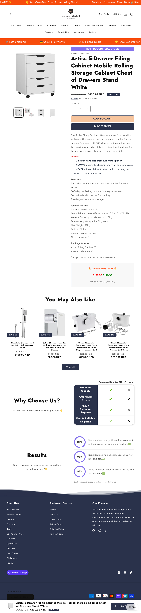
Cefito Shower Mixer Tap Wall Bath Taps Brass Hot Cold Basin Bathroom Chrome (54, 346)
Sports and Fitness (16, 534)
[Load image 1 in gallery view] (18, 112)
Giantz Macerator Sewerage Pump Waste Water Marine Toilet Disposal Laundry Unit (86, 346)
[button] (10, 14)
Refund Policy (56, 524)
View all (70, 367)
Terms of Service (58, 534)
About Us (54, 514)
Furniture (11, 524)
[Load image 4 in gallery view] (52, 112)
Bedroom (11, 519)
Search (53, 509)
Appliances (12, 543)
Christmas (12, 558)
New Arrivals (13, 509)
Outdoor (11, 538)
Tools (9, 529)
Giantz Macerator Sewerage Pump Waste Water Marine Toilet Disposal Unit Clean (118, 346)
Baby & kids (12, 553)
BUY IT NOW (102, 126)
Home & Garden (14, 514)
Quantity (75, 103)
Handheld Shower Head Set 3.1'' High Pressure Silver (22, 345)
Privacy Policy (56, 519)
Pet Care (11, 548)
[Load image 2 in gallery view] (30, 112)
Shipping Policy (57, 529)
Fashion (10, 563)
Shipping (74, 98)
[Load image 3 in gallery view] (41, 112)
